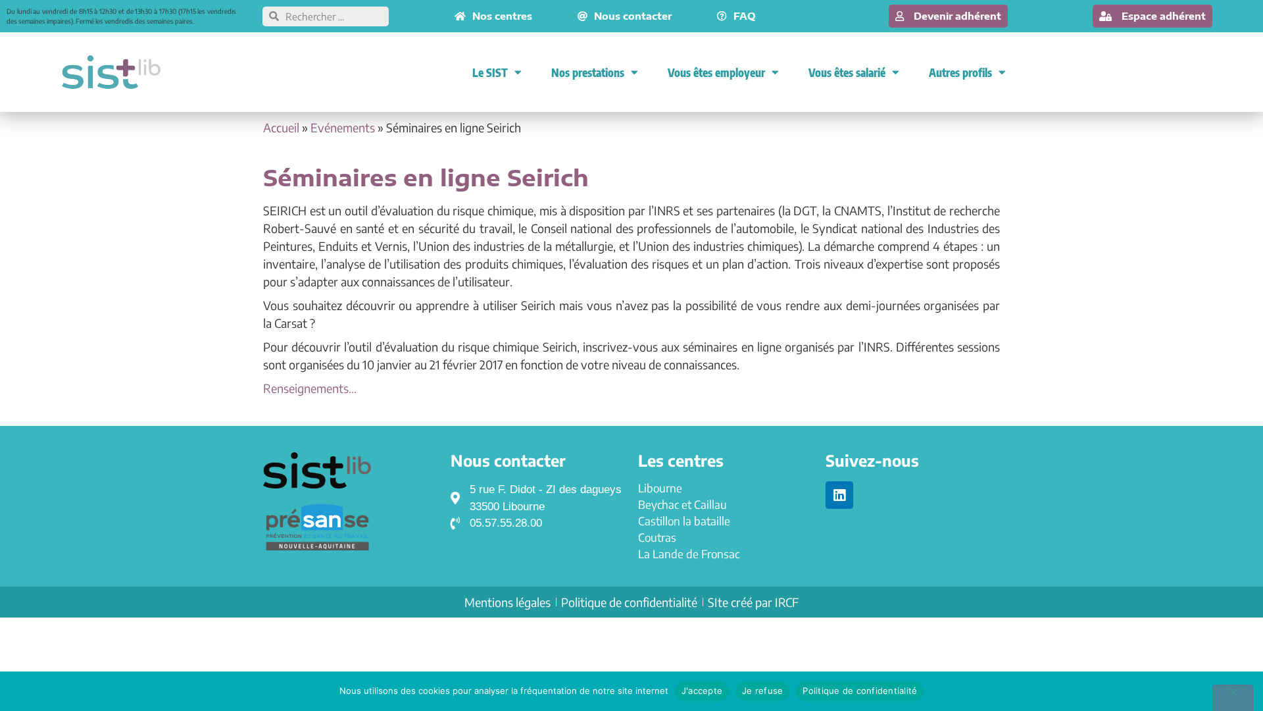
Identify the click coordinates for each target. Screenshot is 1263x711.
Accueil (281, 127)
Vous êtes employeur (716, 72)
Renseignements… (310, 388)
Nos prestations (587, 72)
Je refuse (762, 690)
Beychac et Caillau (682, 504)
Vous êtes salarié (846, 72)
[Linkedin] (839, 495)
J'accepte (701, 690)
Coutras (657, 537)
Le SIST (490, 72)
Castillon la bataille (684, 520)
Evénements (342, 127)
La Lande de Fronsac (688, 553)
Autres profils (960, 72)
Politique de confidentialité (860, 690)
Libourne (660, 487)
